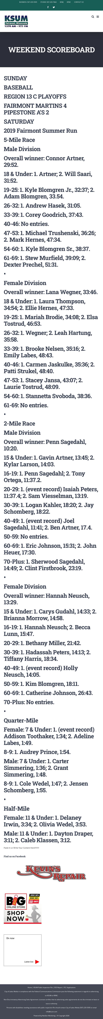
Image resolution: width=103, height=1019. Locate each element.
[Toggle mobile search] (93, 16)
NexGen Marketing (48, 1016)
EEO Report (58, 987)
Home (30, 987)
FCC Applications (69, 987)
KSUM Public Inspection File (43, 987)
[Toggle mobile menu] (98, 16)
